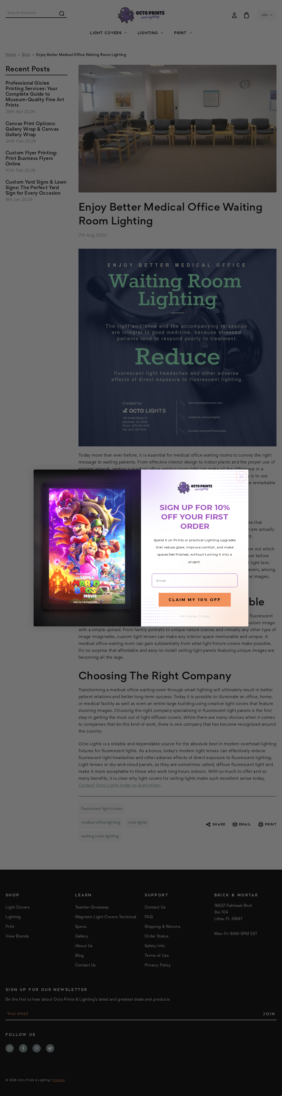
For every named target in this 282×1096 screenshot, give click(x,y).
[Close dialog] (241, 476)
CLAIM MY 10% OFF (195, 599)
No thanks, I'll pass (194, 616)
